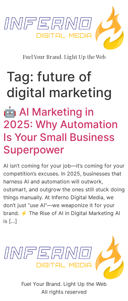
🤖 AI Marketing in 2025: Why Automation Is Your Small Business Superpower (60, 130)
